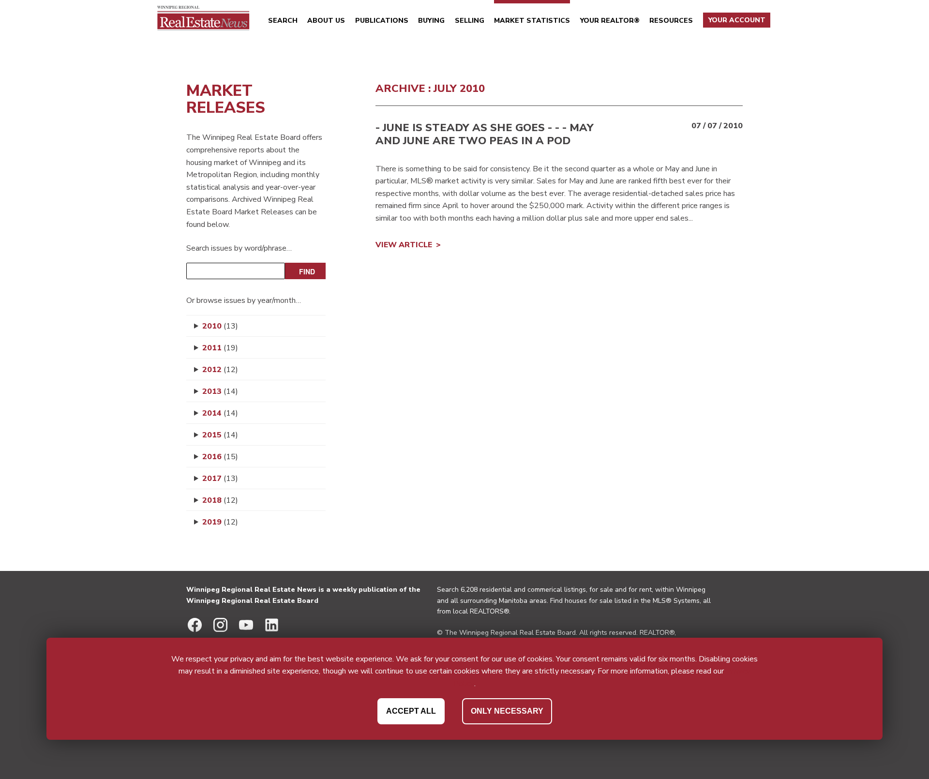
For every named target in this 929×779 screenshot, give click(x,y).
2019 (220, 522)
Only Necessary (507, 711)
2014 (220, 413)
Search (283, 20)
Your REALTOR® (610, 20)
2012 (220, 369)
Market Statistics (532, 20)
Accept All (411, 711)
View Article (403, 245)
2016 (220, 456)
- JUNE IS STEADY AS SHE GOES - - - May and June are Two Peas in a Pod (484, 134)
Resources (671, 20)
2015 (220, 435)
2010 (220, 326)
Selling (469, 20)
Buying (431, 20)
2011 (220, 348)
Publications (381, 20)
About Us (326, 20)
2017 (220, 478)
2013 (220, 391)
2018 (220, 500)
